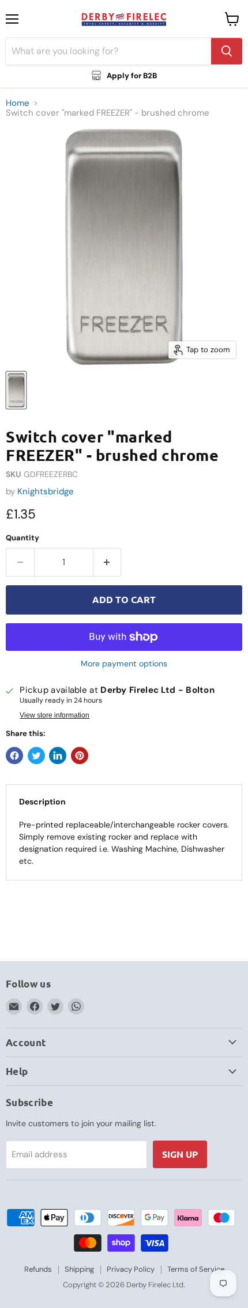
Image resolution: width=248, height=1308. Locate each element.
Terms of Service (195, 1269)
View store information (54, 715)
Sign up (180, 1154)
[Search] (226, 51)
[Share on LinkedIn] (57, 755)
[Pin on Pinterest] (79, 755)
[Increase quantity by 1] (107, 562)
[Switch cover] (16, 390)
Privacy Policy (131, 1269)
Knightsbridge (45, 491)
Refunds (38, 1269)
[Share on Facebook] (14, 755)
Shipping (79, 1269)
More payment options (124, 663)
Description (42, 801)
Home (17, 103)
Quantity (22, 537)
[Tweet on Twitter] (36, 755)
